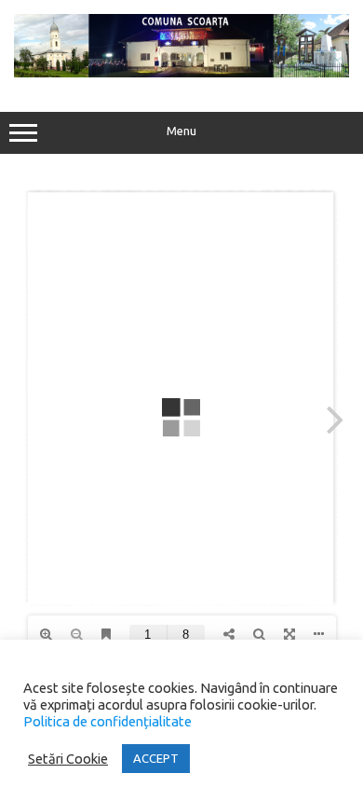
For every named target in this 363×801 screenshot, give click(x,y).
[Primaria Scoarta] (181, 72)
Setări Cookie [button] (68, 758)
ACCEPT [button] (156, 758)
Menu (181, 131)
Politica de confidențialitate (107, 721)
